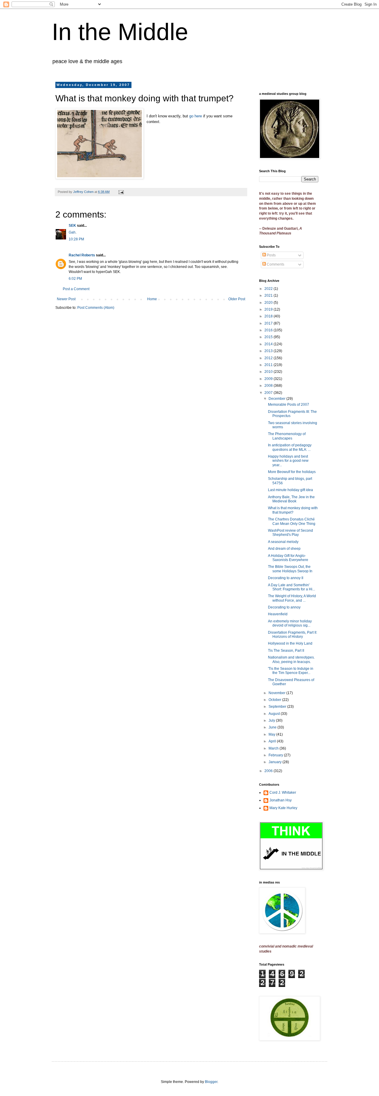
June (273, 727)
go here (195, 116)
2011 (269, 365)
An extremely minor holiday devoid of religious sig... (290, 623)
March (274, 748)
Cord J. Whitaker (282, 792)
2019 (269, 309)
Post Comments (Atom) (95, 308)
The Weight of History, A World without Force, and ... (292, 598)
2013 (269, 351)
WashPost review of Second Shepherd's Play (290, 532)
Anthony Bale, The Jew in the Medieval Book (291, 499)
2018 (269, 316)
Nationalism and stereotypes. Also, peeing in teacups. (291, 659)
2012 (269, 358)
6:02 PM (75, 279)
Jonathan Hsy (280, 800)
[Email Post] (121, 192)
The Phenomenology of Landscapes (287, 436)
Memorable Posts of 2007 (288, 404)
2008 (269, 386)
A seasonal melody (283, 542)
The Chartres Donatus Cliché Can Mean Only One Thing (291, 521)
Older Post (236, 299)
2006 (269, 771)
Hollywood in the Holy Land (290, 643)
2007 (269, 393)
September (278, 706)
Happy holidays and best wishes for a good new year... (288, 460)
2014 (269, 344)
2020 (269, 303)
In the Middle (120, 32)
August (275, 714)
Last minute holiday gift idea (290, 490)
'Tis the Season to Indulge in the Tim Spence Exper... (290, 671)
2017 (269, 323)
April (273, 741)
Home (152, 299)
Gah (72, 232)
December (277, 399)
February (276, 755)
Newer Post (66, 299)
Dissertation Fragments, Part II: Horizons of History (292, 634)
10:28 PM (76, 239)
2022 (269, 289)
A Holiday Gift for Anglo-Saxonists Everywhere (288, 558)
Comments (275, 264)
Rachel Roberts (82, 255)
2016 (269, 330)
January (275, 762)
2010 (269, 372)
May (272, 734)
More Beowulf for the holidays (292, 472)
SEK (72, 225)
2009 (269, 379)
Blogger (211, 1082)
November (277, 693)
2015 (269, 337)
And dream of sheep (284, 549)
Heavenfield (278, 614)
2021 (269, 295)
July (272, 720)
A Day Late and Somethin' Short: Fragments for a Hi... (291, 587)
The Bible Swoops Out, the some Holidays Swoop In (290, 569)
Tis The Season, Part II (286, 650)
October (275, 700)
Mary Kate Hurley (283, 808)
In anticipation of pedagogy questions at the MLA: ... (289, 447)
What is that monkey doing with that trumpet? (293, 510)
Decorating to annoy (284, 607)
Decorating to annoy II (285, 578)
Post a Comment (76, 289)
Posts (271, 255)
